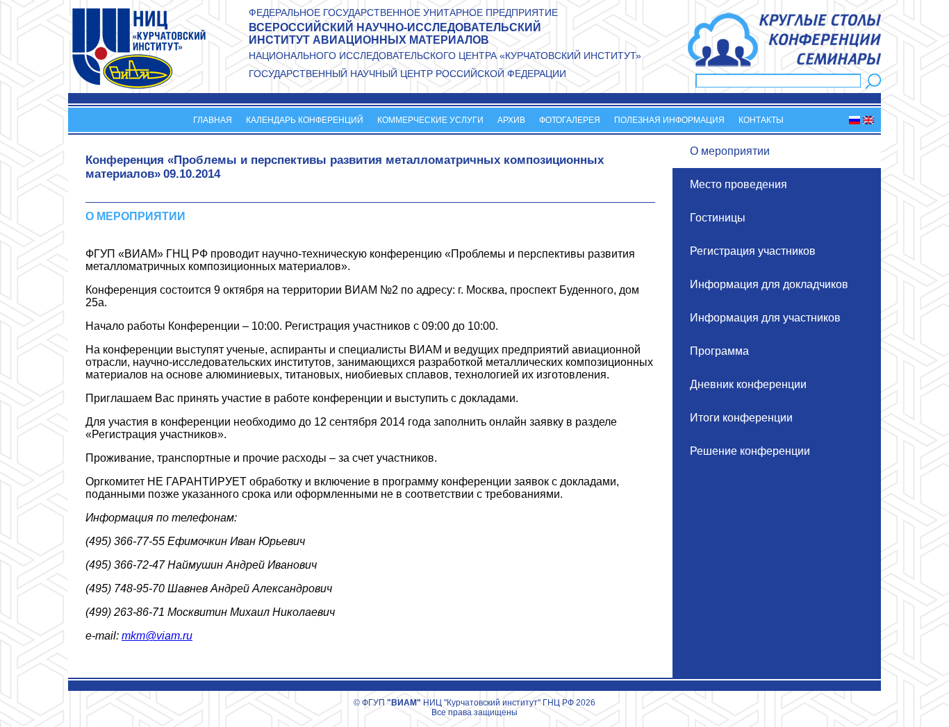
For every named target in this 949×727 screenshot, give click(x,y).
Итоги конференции (741, 418)
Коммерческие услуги (430, 120)
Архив (511, 120)
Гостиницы (717, 218)
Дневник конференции (748, 384)
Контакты (761, 120)
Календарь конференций (304, 120)
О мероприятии (730, 151)
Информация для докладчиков (769, 284)
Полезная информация (669, 120)
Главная (212, 120)
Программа (719, 351)
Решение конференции (750, 451)
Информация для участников (765, 318)
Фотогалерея (569, 120)
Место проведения (738, 184)
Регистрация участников (753, 251)
